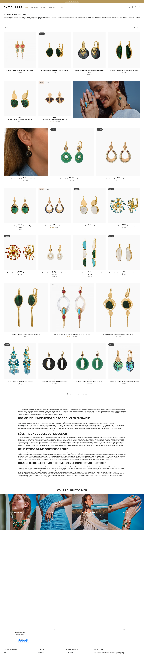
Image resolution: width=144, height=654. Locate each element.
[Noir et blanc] (16, 123)
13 (78, 394)
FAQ (5, 652)
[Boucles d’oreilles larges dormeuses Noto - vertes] (124, 50)
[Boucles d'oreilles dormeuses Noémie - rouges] (20, 252)
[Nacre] (124, 74)
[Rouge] (122, 230)
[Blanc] (87, 76)
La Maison (41, 652)
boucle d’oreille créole (24, 425)
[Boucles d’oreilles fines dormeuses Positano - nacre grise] (89, 50)
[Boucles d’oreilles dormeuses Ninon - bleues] (54, 205)
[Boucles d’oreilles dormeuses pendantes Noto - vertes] (118, 307)
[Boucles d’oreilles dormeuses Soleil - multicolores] (20, 50)
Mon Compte (69, 652)
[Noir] (53, 74)
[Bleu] (116, 183)
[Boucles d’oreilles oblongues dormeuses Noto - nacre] (124, 252)
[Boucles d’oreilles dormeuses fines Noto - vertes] (54, 50)
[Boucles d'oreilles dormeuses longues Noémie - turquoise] (20, 361)
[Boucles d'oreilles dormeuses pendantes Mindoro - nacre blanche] (72, 307)
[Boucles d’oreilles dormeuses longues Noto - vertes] (26, 307)
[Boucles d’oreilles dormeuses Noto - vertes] (20, 98)
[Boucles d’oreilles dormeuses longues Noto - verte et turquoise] (89, 252)
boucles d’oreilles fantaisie (37, 19)
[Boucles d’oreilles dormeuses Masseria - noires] (54, 361)
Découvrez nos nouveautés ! (72, 1)
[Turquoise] (54, 74)
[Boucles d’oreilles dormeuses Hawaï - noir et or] (54, 98)
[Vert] (56, 74)
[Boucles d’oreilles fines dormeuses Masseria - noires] (26, 152)
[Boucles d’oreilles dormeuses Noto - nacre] (89, 205)
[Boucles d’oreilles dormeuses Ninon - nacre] (118, 152)
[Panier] (139, 7)
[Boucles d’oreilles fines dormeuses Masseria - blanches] (54, 252)
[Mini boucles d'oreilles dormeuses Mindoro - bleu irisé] (124, 361)
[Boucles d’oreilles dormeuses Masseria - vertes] (89, 361)
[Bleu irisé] (73, 338)
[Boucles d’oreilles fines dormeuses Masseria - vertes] (72, 152)
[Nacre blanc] (71, 338)
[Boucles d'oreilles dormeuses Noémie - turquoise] (124, 205)
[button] (34, 7)
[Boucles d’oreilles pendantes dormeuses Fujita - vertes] (20, 205)
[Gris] (89, 76)
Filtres (7, 27)
